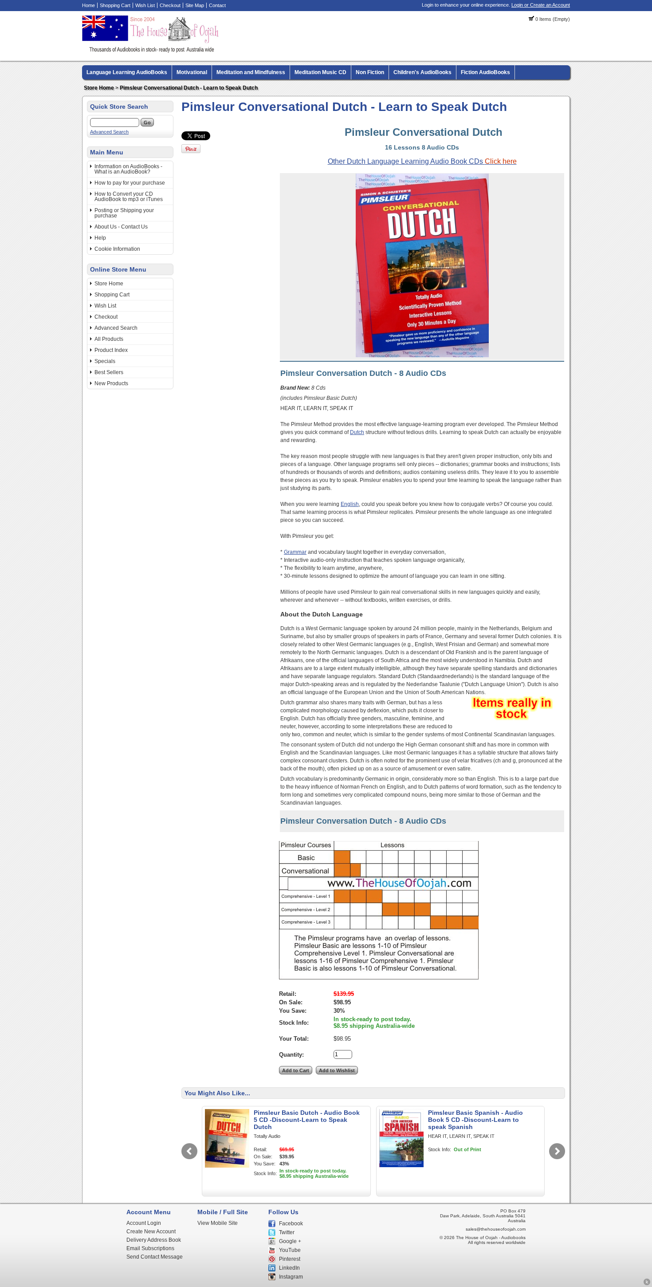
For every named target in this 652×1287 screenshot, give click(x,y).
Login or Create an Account (540, 5)
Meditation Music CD (320, 72)
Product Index (111, 350)
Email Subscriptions (150, 1248)
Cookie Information (117, 249)
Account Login (143, 1223)
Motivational (192, 72)
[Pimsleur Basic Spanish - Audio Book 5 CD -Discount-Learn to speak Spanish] (401, 1165)
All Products (108, 339)
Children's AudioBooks (422, 72)
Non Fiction (370, 72)
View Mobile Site (217, 1223)
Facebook (291, 1223)
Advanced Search (109, 131)
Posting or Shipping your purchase (124, 213)
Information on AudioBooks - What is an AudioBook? (128, 169)
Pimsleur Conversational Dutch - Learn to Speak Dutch (189, 88)
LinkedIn (289, 1268)
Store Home (99, 88)
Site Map (194, 5)
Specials (104, 361)
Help (100, 238)
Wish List (145, 5)
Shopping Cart (115, 5)
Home (88, 5)
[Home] (151, 51)
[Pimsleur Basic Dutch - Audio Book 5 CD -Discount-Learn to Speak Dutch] (227, 1166)
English (350, 504)
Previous (189, 1151)
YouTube (290, 1250)
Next (557, 1151)
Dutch (357, 432)
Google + (290, 1241)
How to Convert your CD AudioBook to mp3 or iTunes (128, 196)
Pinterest (289, 1259)
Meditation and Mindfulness (250, 72)
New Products (111, 383)
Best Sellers (108, 372)
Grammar (295, 552)
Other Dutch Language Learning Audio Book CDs (422, 161)
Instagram (291, 1277)
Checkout (170, 5)
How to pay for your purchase (129, 183)
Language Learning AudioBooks (126, 72)
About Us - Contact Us (121, 227)
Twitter (287, 1232)
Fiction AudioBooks (485, 72)
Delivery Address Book (153, 1240)
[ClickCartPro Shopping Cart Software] (647, 1284)
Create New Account (151, 1231)
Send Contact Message (154, 1257)
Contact (217, 5)
